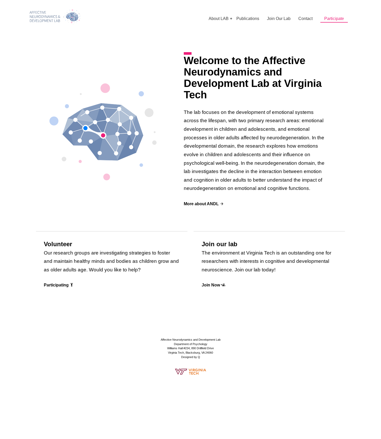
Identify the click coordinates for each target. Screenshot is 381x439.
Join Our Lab (279, 18)
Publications (247, 18)
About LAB (219, 18)
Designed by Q (190, 357)
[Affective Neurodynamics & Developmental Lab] (55, 17)
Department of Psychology (190, 344)
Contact (305, 18)
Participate (334, 18)
